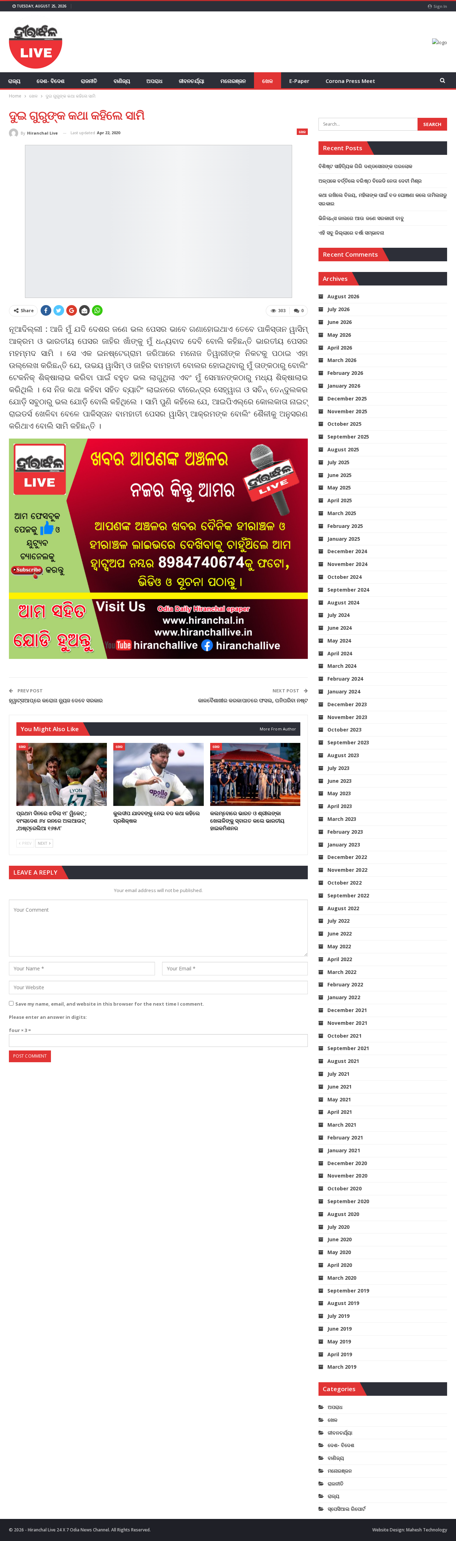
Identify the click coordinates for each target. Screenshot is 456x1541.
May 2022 (339, 946)
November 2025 (347, 411)
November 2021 (347, 1023)
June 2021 (339, 1086)
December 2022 (347, 857)
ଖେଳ (267, 80)
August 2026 (343, 296)
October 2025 (344, 423)
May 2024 (339, 640)
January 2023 (343, 844)
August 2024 (343, 602)
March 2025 (341, 513)
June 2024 (339, 627)
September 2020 (348, 1201)
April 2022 (339, 959)
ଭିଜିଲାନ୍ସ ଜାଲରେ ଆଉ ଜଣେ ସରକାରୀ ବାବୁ (361, 218)
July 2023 (338, 768)
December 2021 (347, 1010)
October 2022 (344, 882)
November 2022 (347, 869)
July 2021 (338, 1073)
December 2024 (347, 551)
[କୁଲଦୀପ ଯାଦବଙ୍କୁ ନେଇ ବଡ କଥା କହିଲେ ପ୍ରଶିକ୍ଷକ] (158, 774)
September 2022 (348, 895)
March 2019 (341, 1366)
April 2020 (339, 1265)
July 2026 (338, 309)
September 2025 (348, 436)
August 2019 (343, 1303)
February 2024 (345, 678)
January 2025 (343, 538)
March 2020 (341, 1277)
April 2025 (339, 500)
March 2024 (341, 665)
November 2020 (347, 1175)
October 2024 (344, 576)
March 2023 (341, 819)
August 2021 (343, 1061)
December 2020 (347, 1163)
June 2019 (339, 1328)
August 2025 (343, 449)
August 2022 (343, 908)
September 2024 (348, 589)
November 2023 (347, 717)
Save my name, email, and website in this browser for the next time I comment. (109, 1004)
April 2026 (339, 347)
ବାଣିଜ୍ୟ (122, 80)
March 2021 (341, 1124)
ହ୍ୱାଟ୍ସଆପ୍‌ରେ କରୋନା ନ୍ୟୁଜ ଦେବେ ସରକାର (56, 700)
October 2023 (344, 729)
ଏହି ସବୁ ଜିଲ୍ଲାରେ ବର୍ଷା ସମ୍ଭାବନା (351, 232)
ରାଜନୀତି (89, 80)
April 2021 (339, 1111)
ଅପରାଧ (154, 80)
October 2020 (344, 1188)
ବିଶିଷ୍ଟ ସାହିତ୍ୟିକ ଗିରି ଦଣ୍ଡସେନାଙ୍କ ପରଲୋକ (365, 166)
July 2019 (338, 1315)
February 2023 (345, 831)
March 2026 (341, 360)
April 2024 (339, 653)
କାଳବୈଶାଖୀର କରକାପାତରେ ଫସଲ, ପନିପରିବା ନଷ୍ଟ (253, 700)
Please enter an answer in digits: (48, 1017)
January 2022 (343, 997)
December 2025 (347, 398)
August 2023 (343, 755)
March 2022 (341, 972)
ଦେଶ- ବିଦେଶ (50, 80)
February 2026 (345, 372)
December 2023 (347, 704)
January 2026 (343, 385)
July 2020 (338, 1226)
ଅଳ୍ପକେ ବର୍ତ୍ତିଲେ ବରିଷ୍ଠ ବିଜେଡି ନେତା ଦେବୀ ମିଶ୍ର (370, 180)
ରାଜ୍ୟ (14, 80)
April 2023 (339, 806)
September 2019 (348, 1290)
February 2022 (345, 984)
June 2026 (339, 322)
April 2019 (339, 1354)
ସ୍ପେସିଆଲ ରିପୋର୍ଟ (347, 1508)
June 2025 (339, 475)
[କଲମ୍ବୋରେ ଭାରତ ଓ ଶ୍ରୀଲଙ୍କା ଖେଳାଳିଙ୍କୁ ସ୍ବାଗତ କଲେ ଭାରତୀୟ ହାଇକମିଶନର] (255, 774)
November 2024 (347, 564)
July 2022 (338, 920)
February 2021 (345, 1137)
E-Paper (299, 80)
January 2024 (343, 691)
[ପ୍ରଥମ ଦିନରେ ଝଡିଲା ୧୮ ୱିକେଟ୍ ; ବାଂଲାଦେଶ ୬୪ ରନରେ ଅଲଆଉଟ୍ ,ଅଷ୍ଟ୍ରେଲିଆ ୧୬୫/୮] (61, 774)
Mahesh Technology (426, 1530)
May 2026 (339, 334)
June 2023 (339, 780)
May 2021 (339, 1099)
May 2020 (339, 1252)
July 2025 (338, 462)
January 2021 (343, 1150)
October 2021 (344, 1035)
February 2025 (345, 526)
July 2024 (338, 615)
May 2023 (339, 793)
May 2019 (339, 1341)
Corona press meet (350, 80)
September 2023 (348, 742)
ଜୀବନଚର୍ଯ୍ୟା (191, 80)
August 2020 (343, 1214)
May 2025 (339, 487)
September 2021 (348, 1048)
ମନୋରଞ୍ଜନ (233, 80)
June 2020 (339, 1239)
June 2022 (339, 933)
